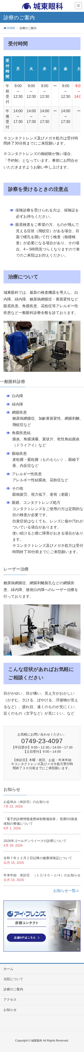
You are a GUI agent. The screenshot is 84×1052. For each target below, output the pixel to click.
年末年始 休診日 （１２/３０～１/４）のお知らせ (42, 875)
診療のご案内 (13, 989)
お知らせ (10, 1010)
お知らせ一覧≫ (66, 891)
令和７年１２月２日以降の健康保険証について (38, 858)
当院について (13, 979)
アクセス (10, 999)
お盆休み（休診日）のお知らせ (26, 802)
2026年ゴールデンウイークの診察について (35, 841)
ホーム (8, 969)
